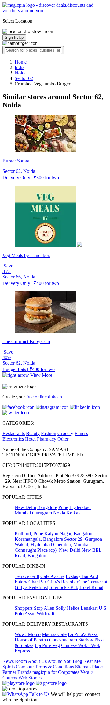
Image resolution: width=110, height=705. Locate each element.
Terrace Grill (27, 576)
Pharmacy (46, 439)
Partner (9, 672)
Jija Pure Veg (47, 645)
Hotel (30, 439)
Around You (60, 661)
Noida (59, 512)
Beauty (33, 433)
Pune (63, 507)
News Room (14, 661)
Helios (73, 608)
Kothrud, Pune (29, 533)
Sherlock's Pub (64, 587)
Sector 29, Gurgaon (83, 539)
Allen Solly (55, 608)
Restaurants (13, 433)
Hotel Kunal (91, 587)
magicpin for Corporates (55, 672)
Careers (9, 677)
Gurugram (42, 512)
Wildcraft (45, 613)
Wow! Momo (28, 634)
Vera (84, 672)
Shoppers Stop (29, 608)
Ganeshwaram (63, 639)
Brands (24, 672)
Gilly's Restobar (62, 581)
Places (98, 666)
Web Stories (30, 677)
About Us (37, 661)
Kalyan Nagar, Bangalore (69, 533)
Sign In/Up (14, 37)
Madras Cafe (54, 634)
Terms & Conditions (54, 666)
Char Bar (37, 581)
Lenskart (89, 608)
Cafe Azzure (52, 576)
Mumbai (23, 512)
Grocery (65, 433)
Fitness (81, 433)
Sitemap (83, 666)
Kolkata (74, 512)
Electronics (13, 439)
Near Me (92, 661)
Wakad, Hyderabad (33, 544)
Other (62, 439)
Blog (77, 661)
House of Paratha (31, 639)
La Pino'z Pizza (83, 634)
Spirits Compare (18, 666)
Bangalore (47, 507)
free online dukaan (44, 396)
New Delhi (25, 507)
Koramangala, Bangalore (39, 539)
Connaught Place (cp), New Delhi (47, 550)
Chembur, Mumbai (71, 544)
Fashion (48, 433)
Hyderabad (80, 507)
